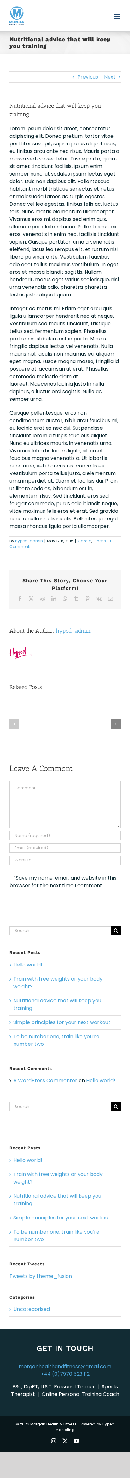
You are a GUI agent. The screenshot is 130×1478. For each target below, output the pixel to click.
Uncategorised (31, 1309)
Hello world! (27, 964)
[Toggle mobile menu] (117, 16)
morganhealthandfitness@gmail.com (65, 1366)
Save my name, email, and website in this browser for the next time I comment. (62, 881)
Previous (87, 77)
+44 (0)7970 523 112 (65, 1374)
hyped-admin (29, 541)
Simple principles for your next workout (61, 1022)
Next (109, 77)
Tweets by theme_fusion (40, 1276)
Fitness (99, 541)
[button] (14, 724)
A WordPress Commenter (45, 1080)
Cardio (84, 541)
